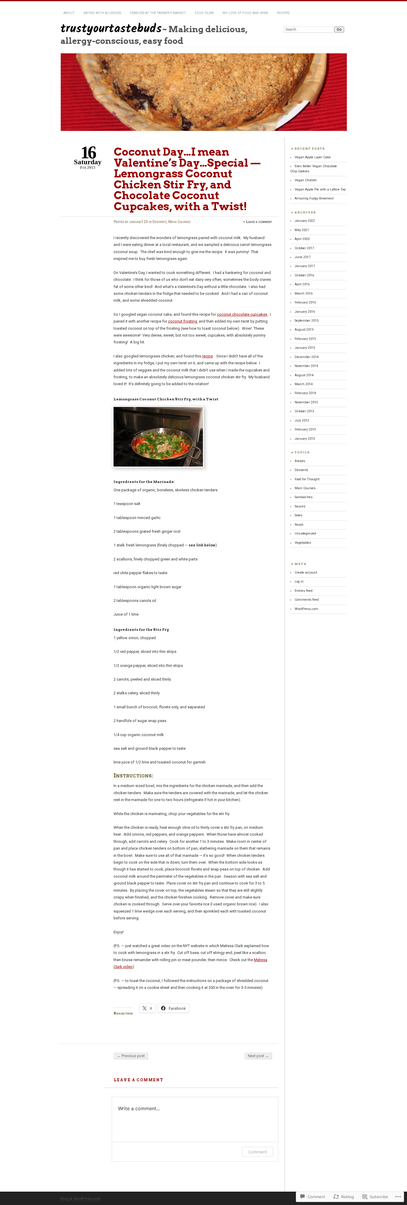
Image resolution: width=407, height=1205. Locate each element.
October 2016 (304, 275)
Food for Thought (307, 479)
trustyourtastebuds (111, 29)
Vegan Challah (306, 180)
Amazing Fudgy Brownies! (314, 198)
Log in (299, 581)
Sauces (300, 506)
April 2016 (302, 284)
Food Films (204, 13)
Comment (257, 1151)
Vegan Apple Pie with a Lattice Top (320, 189)
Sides (298, 515)
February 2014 (305, 393)
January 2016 (305, 312)
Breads (300, 461)
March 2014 (304, 384)
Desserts (160, 222)
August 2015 (304, 330)
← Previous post (131, 1056)
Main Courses (179, 222)
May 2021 (302, 230)
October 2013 (304, 411)
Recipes (283, 13)
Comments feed (307, 600)
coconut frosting (182, 321)
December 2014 (307, 357)
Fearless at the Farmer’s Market (158, 13)
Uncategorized (305, 533)
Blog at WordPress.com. (80, 1199)
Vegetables (303, 543)
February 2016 (305, 302)
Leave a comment (259, 222)
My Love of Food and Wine (245, 13)
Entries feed (304, 591)
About (68, 13)
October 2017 (304, 248)
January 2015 (305, 348)
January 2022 (305, 221)
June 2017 (302, 257)
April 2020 (302, 239)
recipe (207, 356)
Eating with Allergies (102, 13)
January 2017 (305, 266)
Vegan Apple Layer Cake (313, 157)
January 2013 (305, 439)
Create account (306, 572)
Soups (299, 524)
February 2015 (305, 339)
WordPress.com (306, 609)
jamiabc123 (138, 222)
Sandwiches (304, 497)
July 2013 (302, 420)
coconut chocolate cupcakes (242, 314)
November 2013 (306, 402)
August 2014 (304, 375)
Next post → (258, 1056)
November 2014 (306, 366)
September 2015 (307, 321)
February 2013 (305, 429)
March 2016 (304, 293)
